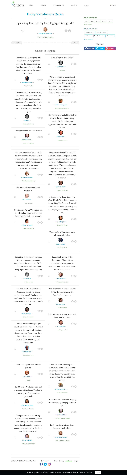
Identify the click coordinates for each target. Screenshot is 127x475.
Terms (56, 461)
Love (24, 317)
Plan (32, 86)
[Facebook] (41, 464)
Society (24, 143)
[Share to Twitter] (69, 30)
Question (63, 282)
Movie (31, 355)
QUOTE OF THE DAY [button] (58, 5)
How (28, 143)
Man (92, 21)
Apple (31, 317)
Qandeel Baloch (89, 32)
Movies (65, 225)
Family (97, 21)
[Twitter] (45, 464)
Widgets (76, 461)
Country (28, 443)
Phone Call (31, 408)
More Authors (88, 39)
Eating (65, 140)
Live (62, 140)
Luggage (50, 37)
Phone (26, 408)
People (59, 140)
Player (32, 228)
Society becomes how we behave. (28, 130)
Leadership (32, 181)
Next (74, 43)
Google (65, 307)
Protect (32, 124)
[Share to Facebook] (66, 30)
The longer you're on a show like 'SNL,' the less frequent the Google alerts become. (62, 291)
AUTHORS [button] (43, 5)
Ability (27, 124)
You (29, 228)
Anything (59, 330)
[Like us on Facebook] (89, 48)
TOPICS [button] (31, 5)
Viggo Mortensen (101, 32)
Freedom (32, 443)
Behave (32, 143)
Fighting (30, 282)
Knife (66, 190)
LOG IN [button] (114, 5)
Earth (62, 392)
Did (66, 330)
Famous (28, 380)
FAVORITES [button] (74, 5)
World (28, 86)
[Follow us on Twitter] (100, 48)
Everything (44, 37)
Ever (64, 330)
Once (65, 247)
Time (25, 86)
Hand (38, 37)
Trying (58, 392)
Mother (104, 21)
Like (61, 307)
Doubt (110, 21)
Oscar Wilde (110, 36)
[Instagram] (49, 464)
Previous (17, 43)
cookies (36, 472)
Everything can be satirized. (62, 57)
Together (25, 228)
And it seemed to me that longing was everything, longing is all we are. (62, 402)
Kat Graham (88, 36)
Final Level (33, 461)
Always (62, 247)
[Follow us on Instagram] (110, 48)
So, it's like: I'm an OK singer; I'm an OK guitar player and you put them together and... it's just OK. (28, 212)
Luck (67, 282)
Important (58, 282)
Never (25, 203)
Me (27, 282)
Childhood (60, 108)
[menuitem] (56, 461)
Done (28, 355)
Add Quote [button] (69, 461)
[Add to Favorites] (22, 30)
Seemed (68, 418)
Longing (63, 418)
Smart (27, 181)
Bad (56, 108)
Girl (25, 282)
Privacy (61, 461)
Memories (66, 108)
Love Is (28, 317)
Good (58, 225)
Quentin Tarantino (99, 36)
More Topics (88, 24)
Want (61, 225)
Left (29, 203)
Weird (63, 190)
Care (24, 124)
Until (31, 203)
